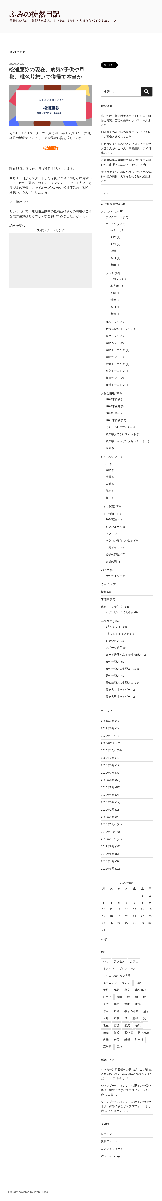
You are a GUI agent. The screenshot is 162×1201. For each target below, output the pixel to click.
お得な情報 (108, 393)
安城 (113, 244)
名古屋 (114, 285)
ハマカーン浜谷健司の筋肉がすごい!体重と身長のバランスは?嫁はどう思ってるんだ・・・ (126, 1074)
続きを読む (17, 225)
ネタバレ (108, 968)
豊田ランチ (113, 377)
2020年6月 (107, 780)
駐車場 (139, 1039)
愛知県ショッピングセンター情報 (126, 441)
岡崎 (108, 470)
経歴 (106, 1032)
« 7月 (104, 939)
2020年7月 (107, 772)
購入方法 (143, 1032)
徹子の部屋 (113, 554)
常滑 (108, 476)
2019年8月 (107, 853)
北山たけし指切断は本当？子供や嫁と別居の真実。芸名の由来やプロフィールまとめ (126, 120)
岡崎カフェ (113, 343)
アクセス (119, 961)
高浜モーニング (115, 384)
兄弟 (116, 989)
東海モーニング (115, 364)
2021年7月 (107, 721)
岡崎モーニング (115, 350)
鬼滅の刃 (111, 561)
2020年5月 (107, 787)
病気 (127, 1025)
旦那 (106, 1018)
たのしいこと (109, 456)
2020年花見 (113, 406)
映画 (108, 448)
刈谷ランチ (113, 321)
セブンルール (114, 526)
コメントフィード (112, 1148)
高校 (119, 1046)
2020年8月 (107, 765)
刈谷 (113, 237)
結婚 (116, 1032)
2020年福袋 (113, 399)
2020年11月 (108, 743)
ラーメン (106, 584)
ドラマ (110, 533)
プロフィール (127, 968)
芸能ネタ (106, 621)
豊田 (113, 264)
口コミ (107, 996)
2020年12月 (108, 735)
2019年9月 (107, 846)
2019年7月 (107, 861)
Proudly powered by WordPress (28, 1191)
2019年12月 (108, 824)
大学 (119, 996)
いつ (106, 961)
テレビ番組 (108, 513)
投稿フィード (109, 1141)
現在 (106, 1025)
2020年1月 (107, 816)
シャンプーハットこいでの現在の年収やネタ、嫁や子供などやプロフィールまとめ (126, 1090)
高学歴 (107, 1046)
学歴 (116, 1004)
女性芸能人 (113, 661)
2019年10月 (108, 839)
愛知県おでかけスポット (121, 434)
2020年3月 (107, 802)
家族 (138, 1004)
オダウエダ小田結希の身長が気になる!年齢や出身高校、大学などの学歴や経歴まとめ (126, 176)
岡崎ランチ (113, 356)
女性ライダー (114, 575)
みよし (114, 230)
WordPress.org (110, 1156)
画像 (116, 1025)
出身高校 (140, 989)
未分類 (105, 599)
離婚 (127, 1039)
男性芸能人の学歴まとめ (121, 682)
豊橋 (113, 313)
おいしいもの (109, 211)
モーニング (113, 224)
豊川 (113, 258)
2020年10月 (108, 750)
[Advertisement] (50, 260)
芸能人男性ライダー (118, 696)
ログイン (106, 1133)
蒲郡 (108, 490)
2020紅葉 (112, 413)
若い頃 (128, 1032)
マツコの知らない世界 (119, 540)
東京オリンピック (112, 606)
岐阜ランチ (113, 336)
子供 (106, 1004)
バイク (105, 570)
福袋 (138, 1025)
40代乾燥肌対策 (111, 204)
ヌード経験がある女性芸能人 (124, 654)
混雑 (135, 1018)
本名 (116, 1018)
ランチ (110, 273)
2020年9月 (107, 757)
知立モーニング (115, 370)
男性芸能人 (113, 675)
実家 (127, 1004)
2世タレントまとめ (117, 633)
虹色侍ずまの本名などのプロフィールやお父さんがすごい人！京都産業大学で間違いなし (126, 148)
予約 (106, 989)
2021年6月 (107, 728)
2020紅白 (112, 519)
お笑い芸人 (113, 640)
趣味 (106, 1039)
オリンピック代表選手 (119, 612)
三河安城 (116, 278)
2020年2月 (107, 809)
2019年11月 (108, 831)
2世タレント (113, 626)
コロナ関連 (108, 506)
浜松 (113, 299)
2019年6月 (107, 868)
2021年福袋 (113, 420)
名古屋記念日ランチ (118, 329)
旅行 (103, 591)
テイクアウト (114, 217)
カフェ (105, 464)
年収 (106, 1011)
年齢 (116, 1011)
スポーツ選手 (114, 647)
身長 (116, 1039)
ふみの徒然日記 (34, 14)
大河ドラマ (113, 547)
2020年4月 (107, 794)
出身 (127, 989)
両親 (138, 982)
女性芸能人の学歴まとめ (121, 668)
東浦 (113, 250)
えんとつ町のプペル (118, 427)
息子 (146, 1011)
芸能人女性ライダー (118, 689)
